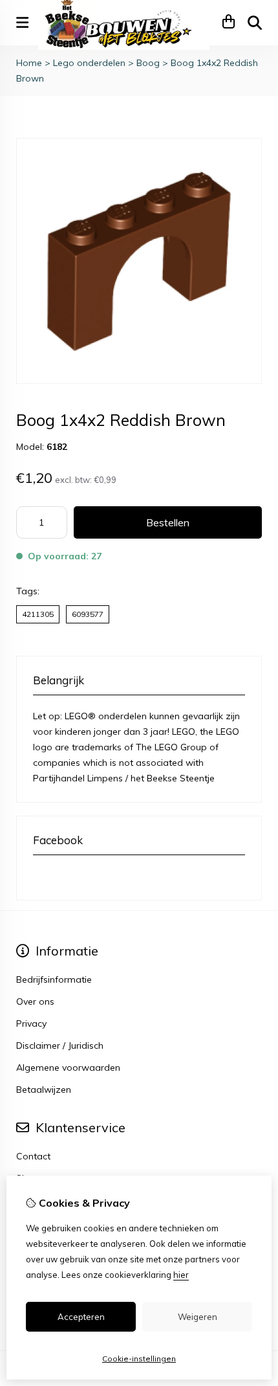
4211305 (38, 614)
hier (181, 1274)
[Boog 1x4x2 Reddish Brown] (139, 380)
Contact (33, 1156)
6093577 (87, 614)
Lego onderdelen (89, 63)
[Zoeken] (255, 23)
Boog (148, 63)
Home (29, 63)
